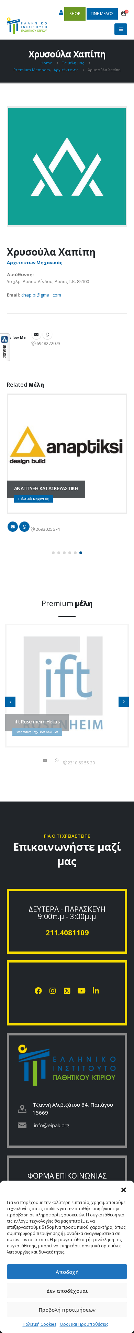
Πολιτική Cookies (39, 1324)
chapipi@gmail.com (41, 295)
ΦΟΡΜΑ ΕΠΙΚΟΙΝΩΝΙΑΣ (67, 1176)
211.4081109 (67, 932)
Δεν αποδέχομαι (67, 1290)
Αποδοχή (67, 1271)
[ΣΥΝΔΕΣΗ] (61, 13)
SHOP (74, 13)
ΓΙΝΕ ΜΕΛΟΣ (102, 13)
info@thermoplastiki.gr (45, 760)
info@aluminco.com (13, 527)
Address (47, 334)
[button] (123, 1189)
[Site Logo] (27, 22)
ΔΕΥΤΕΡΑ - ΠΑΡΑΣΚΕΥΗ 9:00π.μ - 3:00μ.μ (67, 912)
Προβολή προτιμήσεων (67, 1309)
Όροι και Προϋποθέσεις (84, 1324)
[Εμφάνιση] (5, 347)
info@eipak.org (51, 1125)
